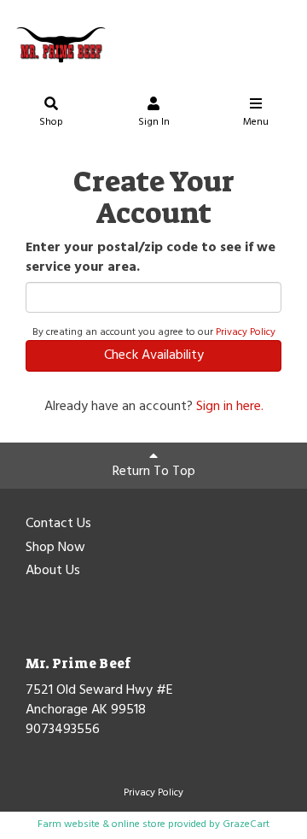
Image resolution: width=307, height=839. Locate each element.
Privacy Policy (245, 332)
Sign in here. (230, 407)
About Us (53, 571)
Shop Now (55, 548)
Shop (51, 122)
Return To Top (154, 472)
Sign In (154, 122)
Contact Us (58, 524)
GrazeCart (246, 824)
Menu (256, 122)
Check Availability (154, 355)
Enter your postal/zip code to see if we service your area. (150, 258)
